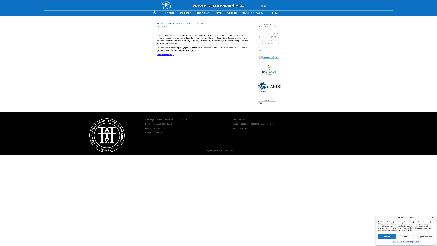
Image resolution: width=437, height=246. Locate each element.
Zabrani (406, 237)
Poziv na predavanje (165, 55)
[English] (265, 6)
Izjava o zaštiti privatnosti (411, 242)
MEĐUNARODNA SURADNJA (252, 13)
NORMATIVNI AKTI (203, 13)
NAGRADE (218, 13)
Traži (260, 103)
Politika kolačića (397, 242)
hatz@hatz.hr (158, 132)
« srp (259, 50)
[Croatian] (262, 6)
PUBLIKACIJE (232, 13)
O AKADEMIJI (170, 13)
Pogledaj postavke (424, 237)
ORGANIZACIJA (185, 13)
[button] (432, 217)
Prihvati (387, 237)
